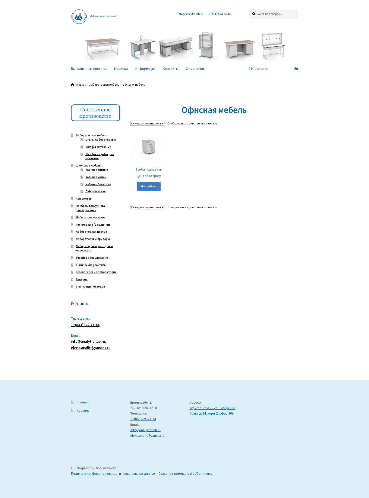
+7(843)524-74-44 (219, 14)
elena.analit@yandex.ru (147, 435)
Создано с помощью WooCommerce (185, 473)
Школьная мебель (88, 165)
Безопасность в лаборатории (96, 272)
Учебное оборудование (92, 258)
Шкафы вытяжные (98, 147)
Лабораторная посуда (91, 232)
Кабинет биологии (98, 184)
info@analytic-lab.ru (190, 14)
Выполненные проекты (89, 68)
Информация (145, 68)
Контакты (170, 68)
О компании (195, 68)
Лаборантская (95, 191)
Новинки (121, 68)
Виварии (82, 279)
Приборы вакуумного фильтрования (90, 208)
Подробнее (148, 186)
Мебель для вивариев (90, 217)
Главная (81, 84)
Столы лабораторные (100, 140)
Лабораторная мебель (104, 84)
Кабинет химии (95, 177)
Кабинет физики (96, 170)
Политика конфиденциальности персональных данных (113, 473)
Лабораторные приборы (93, 239)
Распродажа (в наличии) (93, 224)
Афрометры (84, 198)
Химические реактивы (91, 265)
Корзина (82, 410)
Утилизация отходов (90, 286)
